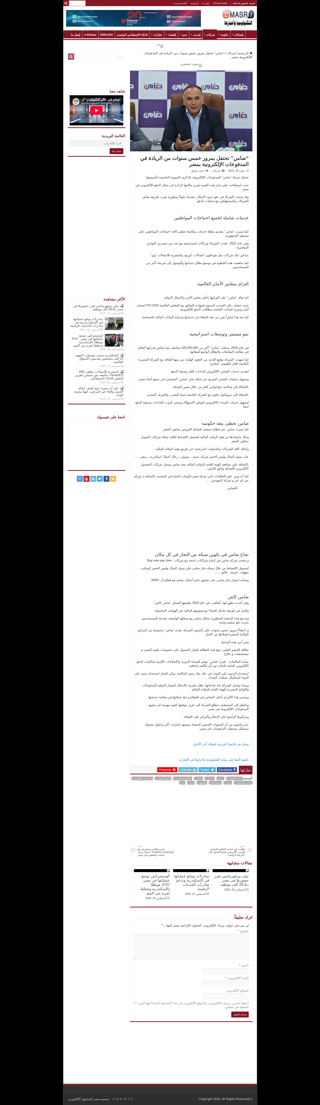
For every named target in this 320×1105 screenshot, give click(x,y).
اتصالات (210, 778)
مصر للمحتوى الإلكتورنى (84, 1099)
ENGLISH (106, 34)
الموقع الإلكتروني (237, 990)
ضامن (228, 783)
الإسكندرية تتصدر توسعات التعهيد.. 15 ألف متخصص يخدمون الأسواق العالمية (98, 359)
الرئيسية (195, 3)
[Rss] (106, 3)
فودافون (202, 783)
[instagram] (88, 3)
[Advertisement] (191, 817)
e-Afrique (90, 34)
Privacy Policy (220, 3)
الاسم (244, 965)
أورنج (221, 778)
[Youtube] (92, 3)
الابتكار (198, 778)
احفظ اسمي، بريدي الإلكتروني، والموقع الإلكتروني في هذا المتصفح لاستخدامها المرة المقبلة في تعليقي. (193, 1005)
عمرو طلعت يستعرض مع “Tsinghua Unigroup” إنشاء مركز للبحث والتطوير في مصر (156, 850)
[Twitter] (99, 3)
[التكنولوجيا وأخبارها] (238, 17)
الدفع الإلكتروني (163, 778)
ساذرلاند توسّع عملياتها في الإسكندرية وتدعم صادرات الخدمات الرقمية (191, 882)
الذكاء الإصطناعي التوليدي (132, 34)
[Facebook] (103, 3)
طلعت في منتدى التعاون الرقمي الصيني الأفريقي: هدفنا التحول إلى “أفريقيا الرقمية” (227, 850)
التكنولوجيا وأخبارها (183, 778)
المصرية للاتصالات (243, 783)
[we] (160, 46)
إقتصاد (172, 34)
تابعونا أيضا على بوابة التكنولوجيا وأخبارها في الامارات (214, 759)
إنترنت (196, 34)
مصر (191, 783)
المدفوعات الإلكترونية (142, 778)
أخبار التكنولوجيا (234, 778)
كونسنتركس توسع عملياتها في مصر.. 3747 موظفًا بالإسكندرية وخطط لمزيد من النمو (155, 884)
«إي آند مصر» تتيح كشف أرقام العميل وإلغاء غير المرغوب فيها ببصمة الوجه (98, 391)
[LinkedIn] (95, 3)
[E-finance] (133, 18)
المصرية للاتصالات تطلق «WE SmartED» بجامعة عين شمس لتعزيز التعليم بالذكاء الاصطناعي (99, 375)
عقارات (158, 34)
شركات (210, 34)
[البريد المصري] (191, 65)
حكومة (224, 34)
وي (182, 783)
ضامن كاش (215, 783)
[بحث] (66, 3)
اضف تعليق (197, 170)
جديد (184, 34)
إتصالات (238, 34)
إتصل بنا (205, 3)
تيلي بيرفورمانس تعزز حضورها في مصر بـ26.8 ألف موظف (231, 880)
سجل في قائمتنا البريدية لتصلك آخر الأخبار (221, 744)
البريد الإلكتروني (237, 978)
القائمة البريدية (180, 3)
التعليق (243, 931)
